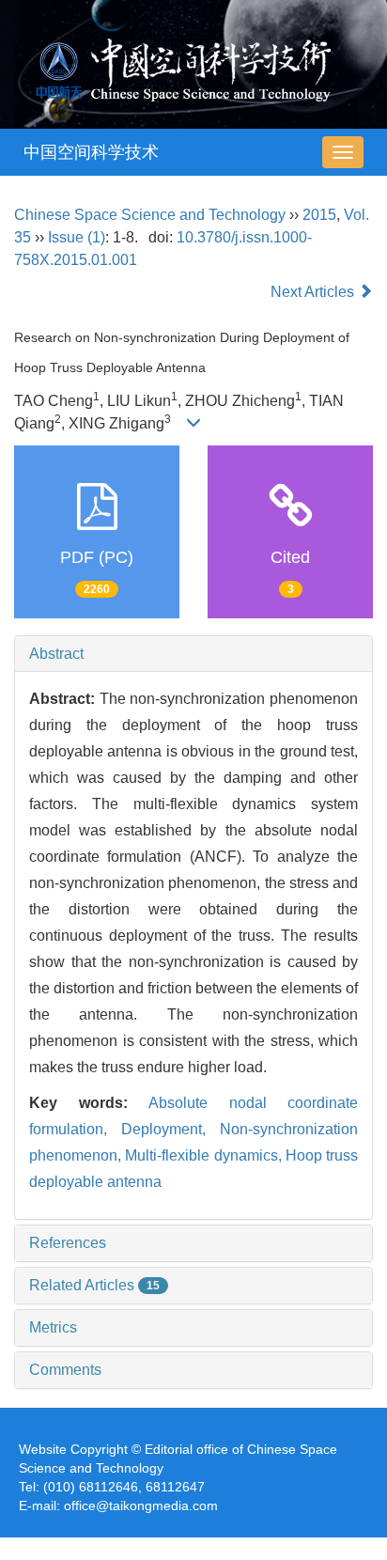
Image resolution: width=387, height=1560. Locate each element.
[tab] (193, 654)
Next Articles (314, 292)
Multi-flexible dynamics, (205, 1155)
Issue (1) (76, 237)
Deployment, (170, 1129)
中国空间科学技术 (91, 152)
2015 (319, 215)
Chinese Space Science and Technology (150, 215)
